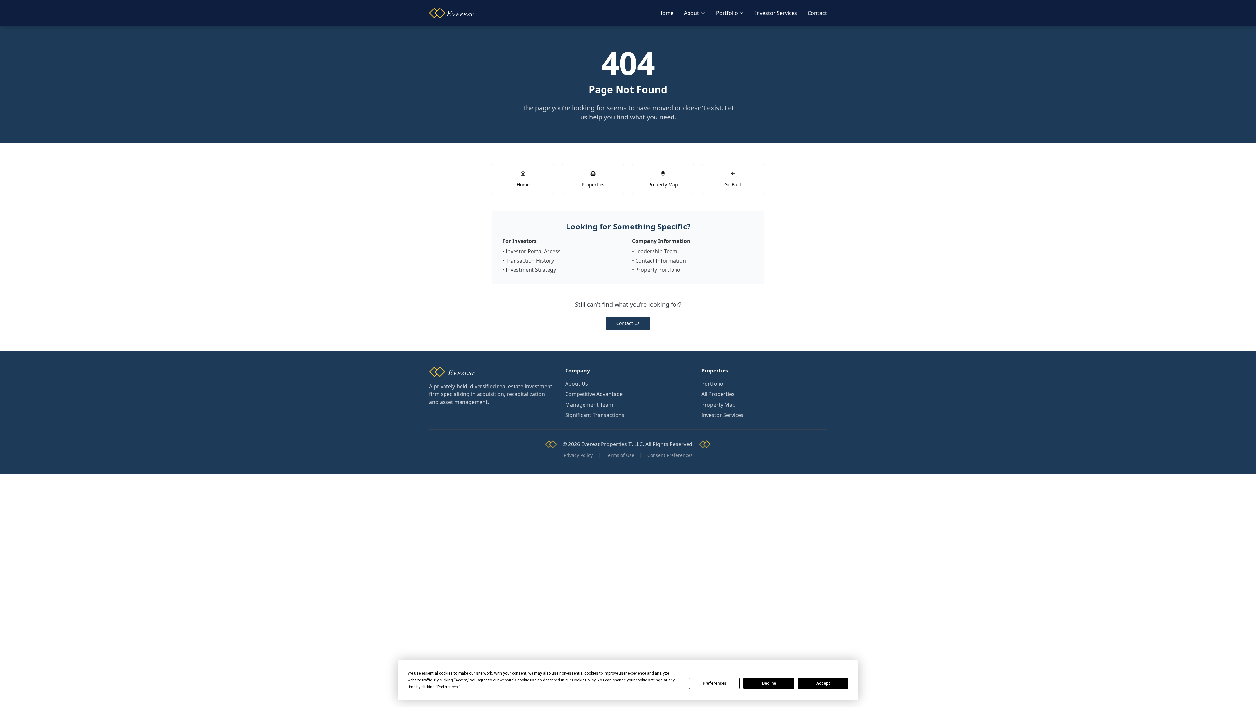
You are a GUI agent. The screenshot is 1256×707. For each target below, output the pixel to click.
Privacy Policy (578, 455)
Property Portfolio (657, 269)
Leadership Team (656, 251)
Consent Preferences (670, 455)
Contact (817, 13)
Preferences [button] (447, 687)
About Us (576, 383)
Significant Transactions (594, 415)
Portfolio (727, 13)
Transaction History (530, 260)
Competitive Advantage (594, 394)
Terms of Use (620, 455)
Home (665, 13)
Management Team (589, 404)
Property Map (718, 404)
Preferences (714, 683)
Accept (823, 683)
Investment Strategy (531, 269)
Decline (769, 683)
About (691, 13)
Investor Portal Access (533, 251)
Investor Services (776, 13)
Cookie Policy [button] (583, 680)
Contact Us (628, 323)
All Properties (718, 394)
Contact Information (660, 260)
